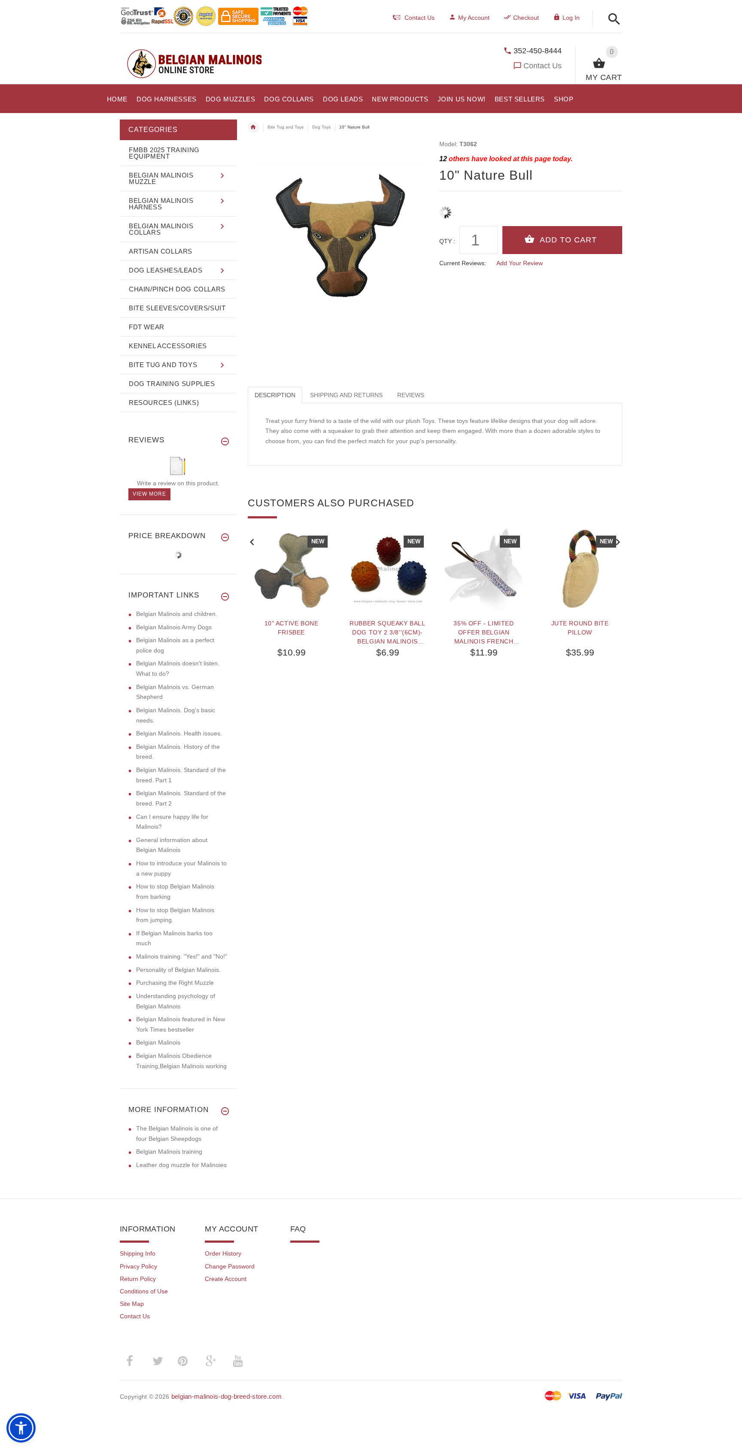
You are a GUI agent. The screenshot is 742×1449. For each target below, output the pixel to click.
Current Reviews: (462, 263)
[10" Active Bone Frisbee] (291, 569)
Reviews (410, 395)
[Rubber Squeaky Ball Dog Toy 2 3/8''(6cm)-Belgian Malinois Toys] (388, 569)
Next (617, 541)
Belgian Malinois (158, 1042)
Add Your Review (519, 263)
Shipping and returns (346, 395)
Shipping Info (137, 1253)
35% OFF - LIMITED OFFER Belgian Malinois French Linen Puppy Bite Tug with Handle (484, 632)
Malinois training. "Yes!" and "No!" (181, 956)
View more (149, 494)
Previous (252, 541)
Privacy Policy (138, 1266)
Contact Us (542, 65)
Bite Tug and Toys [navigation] (286, 127)
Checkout (526, 17)
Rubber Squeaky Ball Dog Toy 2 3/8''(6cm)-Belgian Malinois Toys (387, 632)
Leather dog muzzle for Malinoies (181, 1164)
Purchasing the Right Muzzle (175, 982)
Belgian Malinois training (169, 1151)
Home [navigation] (253, 127)
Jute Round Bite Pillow (580, 628)
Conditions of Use (144, 1291)
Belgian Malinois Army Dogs (174, 627)
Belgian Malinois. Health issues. (179, 733)
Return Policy (138, 1278)
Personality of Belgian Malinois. (178, 969)
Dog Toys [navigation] (321, 127)
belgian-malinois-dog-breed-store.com (226, 1396)
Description (275, 395)
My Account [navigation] (474, 17)
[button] (611, 19)
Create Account (225, 1278)
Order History (223, 1253)
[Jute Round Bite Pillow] (580, 569)
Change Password (230, 1266)
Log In (571, 17)
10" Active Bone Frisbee (292, 628)
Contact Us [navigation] (419, 17)
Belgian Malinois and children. (176, 613)
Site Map (132, 1303)
